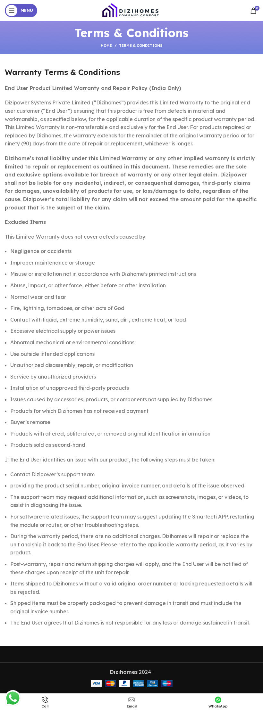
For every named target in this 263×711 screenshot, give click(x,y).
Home (106, 45)
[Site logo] (131, 10)
